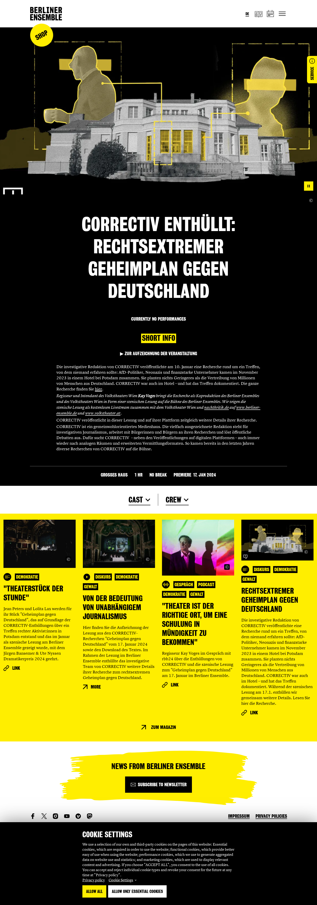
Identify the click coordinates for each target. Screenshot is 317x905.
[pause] (308, 186)
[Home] (46, 13)
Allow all (94, 891)
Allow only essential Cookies (137, 891)
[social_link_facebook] (33, 816)
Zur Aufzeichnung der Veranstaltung (158, 353)
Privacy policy (93, 879)
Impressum (239, 816)
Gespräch (184, 584)
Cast (136, 499)
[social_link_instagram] (55, 816)
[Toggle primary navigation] (282, 13)
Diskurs (103, 577)
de (247, 14)
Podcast (206, 584)
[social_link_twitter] (44, 816)
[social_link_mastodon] (89, 816)
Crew (173, 499)
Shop (41, 35)
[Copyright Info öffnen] (311, 200)
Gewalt (90, 586)
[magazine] (258, 14)
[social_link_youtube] (67, 816)
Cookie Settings (121, 879)
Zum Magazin (163, 727)
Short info (158, 338)
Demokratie (27, 577)
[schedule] (270, 14)
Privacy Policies (271, 816)
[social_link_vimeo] (78, 816)
